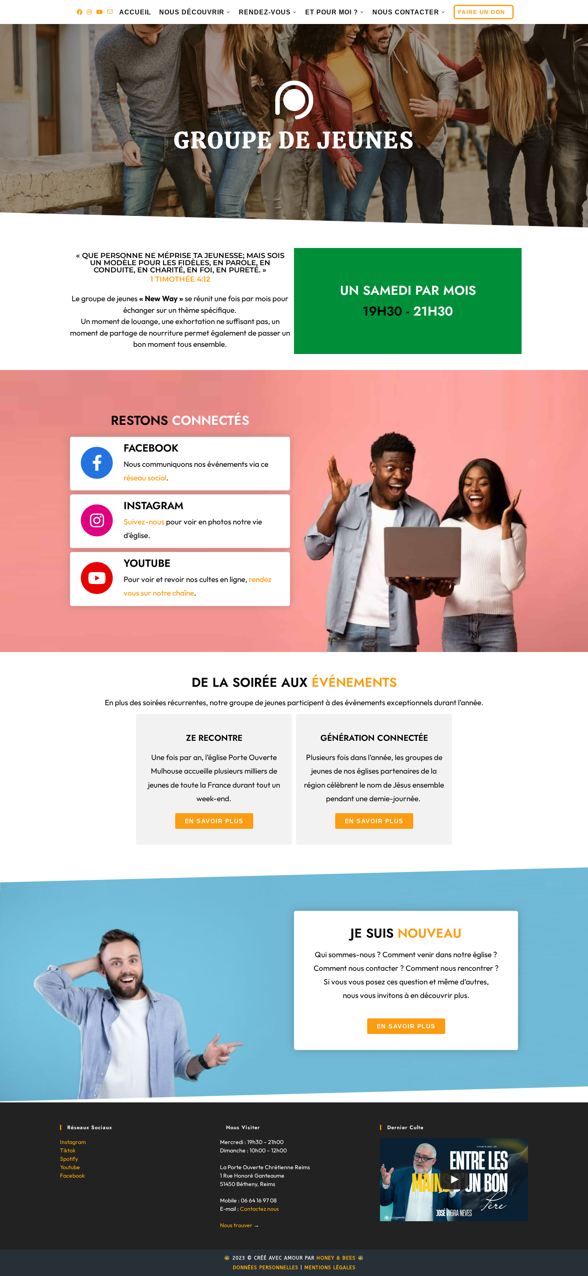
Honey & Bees (336, 1258)
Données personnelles (265, 1267)
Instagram (73, 1142)
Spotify (69, 1158)
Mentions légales (330, 1267)
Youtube (70, 1167)
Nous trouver (236, 1225)
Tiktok (68, 1150)
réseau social (145, 477)
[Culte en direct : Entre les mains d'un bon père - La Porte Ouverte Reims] (454, 1179)
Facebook (72, 1175)
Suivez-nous (144, 521)
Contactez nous (259, 1208)
